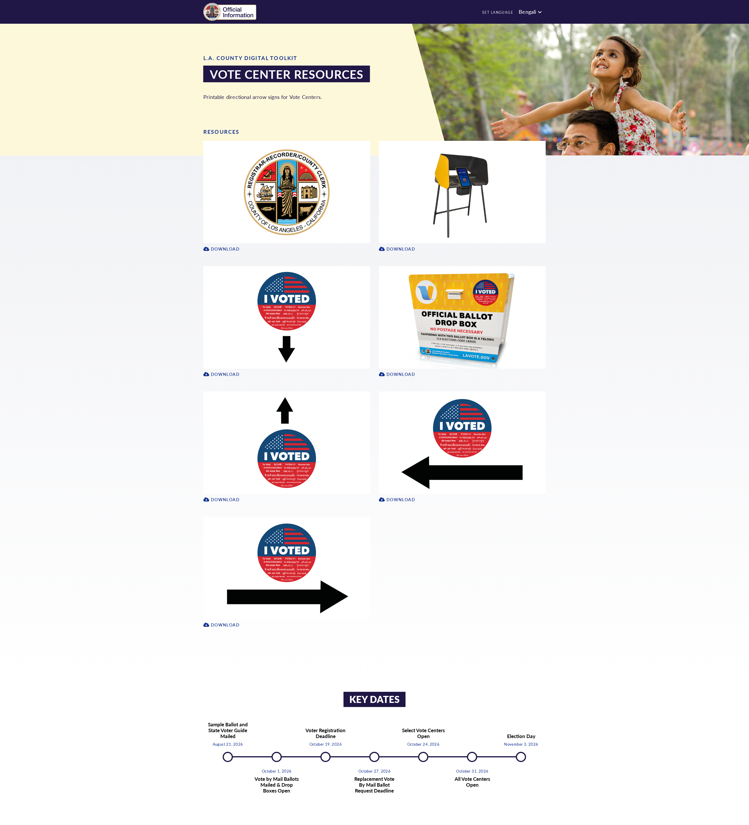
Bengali (527, 11)
